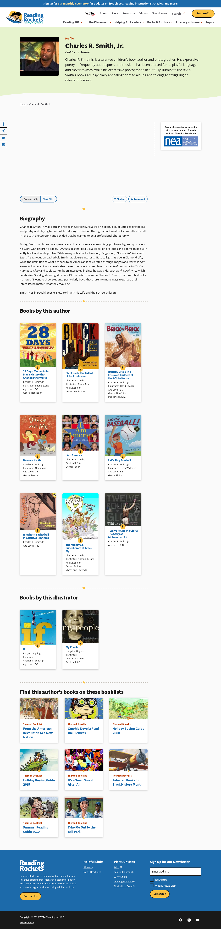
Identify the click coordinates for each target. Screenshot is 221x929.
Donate (206, 15)
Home (23, 104)
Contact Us (30, 896)
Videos (143, 13)
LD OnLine (120, 876)
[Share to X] (3, 130)
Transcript (139, 199)
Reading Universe (124, 881)
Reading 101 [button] (71, 22)
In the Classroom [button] (97, 22)
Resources (129, 13)
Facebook (180, 919)
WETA (90, 13)
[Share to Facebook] (3, 124)
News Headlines (92, 871)
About (104, 13)
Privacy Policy (27, 922)
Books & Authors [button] (158, 22)
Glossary (88, 867)
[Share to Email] (3, 137)
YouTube (197, 919)
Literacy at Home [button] (187, 22)
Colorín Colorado (124, 871)
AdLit (118, 867)
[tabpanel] (84, 158)
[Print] (3, 144)
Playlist (121, 199)
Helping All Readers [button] (128, 22)
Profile (69, 38)
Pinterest (189, 919)
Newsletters (159, 13)
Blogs (115, 13)
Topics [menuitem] (210, 22)
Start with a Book (124, 886)
